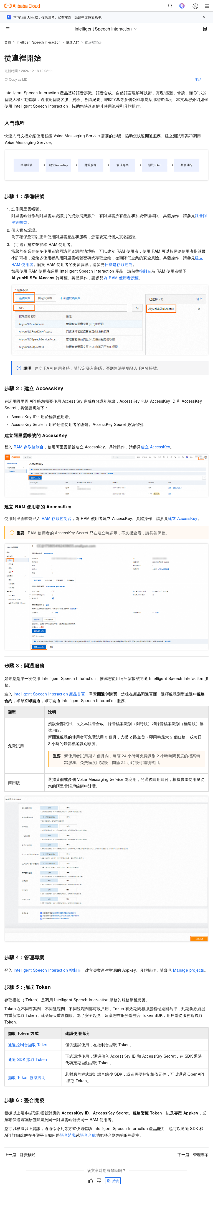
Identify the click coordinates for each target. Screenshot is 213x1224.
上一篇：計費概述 (20, 1154)
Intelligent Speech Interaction (38, 42)
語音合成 (88, 1135)
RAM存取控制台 (29, 447)
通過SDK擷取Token (27, 1059)
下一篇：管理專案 (193, 1154)
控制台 (145, 271)
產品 (198, 79)
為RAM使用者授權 (121, 277)
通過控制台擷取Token (28, 1044)
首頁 (7, 42)
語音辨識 (68, 1135)
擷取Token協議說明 (27, 1077)
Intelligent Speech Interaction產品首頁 (49, 694)
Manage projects (188, 970)
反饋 (115, 1180)
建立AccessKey (155, 447)
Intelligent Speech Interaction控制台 (47, 970)
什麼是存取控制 (119, 264)
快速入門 (72, 42)
